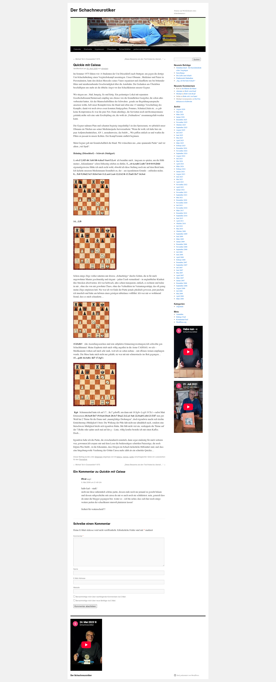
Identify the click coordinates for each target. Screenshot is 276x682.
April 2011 (180, 221)
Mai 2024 (179, 161)
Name (75, 569)
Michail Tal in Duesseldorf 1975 (86, 59)
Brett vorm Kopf (190, 91)
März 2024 (180, 166)
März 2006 (180, 298)
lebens (119, 456)
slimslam (104, 68)
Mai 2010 (179, 228)
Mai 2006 (179, 293)
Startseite (88, 49)
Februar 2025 (180, 145)
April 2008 (180, 257)
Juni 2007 (179, 270)
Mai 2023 (179, 179)
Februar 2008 (180, 260)
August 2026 (180, 109)
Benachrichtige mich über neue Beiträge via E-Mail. (96, 600)
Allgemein (99, 456)
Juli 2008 (179, 252)
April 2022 (180, 187)
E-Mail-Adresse (79, 578)
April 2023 (180, 182)
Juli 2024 (179, 158)
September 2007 (181, 265)
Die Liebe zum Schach (183, 75)
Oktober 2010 (181, 223)
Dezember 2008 (181, 244)
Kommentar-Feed (182, 319)
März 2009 (180, 239)
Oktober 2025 (181, 125)
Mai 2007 (179, 273)
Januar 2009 (180, 241)
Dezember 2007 (181, 262)
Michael (179, 93)
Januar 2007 (180, 280)
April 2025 (180, 140)
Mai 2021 (179, 197)
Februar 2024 (180, 169)
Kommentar (78, 536)
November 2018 (181, 208)
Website (76, 587)
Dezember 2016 (181, 213)
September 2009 (181, 234)
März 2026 (180, 114)
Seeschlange (180, 73)
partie (131, 456)
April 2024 (180, 163)
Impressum (99, 49)
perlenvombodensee (142, 49)
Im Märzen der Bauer (189, 88)
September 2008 (181, 249)
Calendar (77, 49)
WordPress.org (181, 322)
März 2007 (180, 278)
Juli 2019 (179, 205)
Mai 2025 (179, 138)
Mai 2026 (179, 112)
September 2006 (181, 285)
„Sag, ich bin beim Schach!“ (185, 80)
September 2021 (181, 195)
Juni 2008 (179, 254)
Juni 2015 (179, 218)
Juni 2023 (179, 176)
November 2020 (181, 202)
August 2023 (180, 174)
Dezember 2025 (181, 119)
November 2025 (181, 122)
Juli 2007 (179, 267)
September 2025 (181, 127)
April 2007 (180, 275)
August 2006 (180, 288)
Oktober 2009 (181, 231)
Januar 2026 (180, 117)
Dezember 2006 (181, 283)
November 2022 (181, 184)
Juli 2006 (179, 291)
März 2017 (180, 210)
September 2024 (181, 153)
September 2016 (181, 215)
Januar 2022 (180, 189)
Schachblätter (125, 49)
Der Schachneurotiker (92, 10)
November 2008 (181, 247)
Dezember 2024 (181, 148)
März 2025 (180, 143)
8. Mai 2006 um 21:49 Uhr (91, 482)
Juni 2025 (179, 135)
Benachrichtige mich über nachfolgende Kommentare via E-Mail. (101, 596)
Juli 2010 (179, 226)
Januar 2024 (180, 171)
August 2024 (180, 156)
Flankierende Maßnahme (184, 78)
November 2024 (181, 151)
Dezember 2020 (181, 200)
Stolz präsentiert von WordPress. (188, 675)
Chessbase (111, 49)
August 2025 (180, 130)
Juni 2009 (179, 236)
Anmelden (179, 314)
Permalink (83, 459)
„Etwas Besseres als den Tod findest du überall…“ (144, 59)
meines (126, 456)
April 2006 (180, 296)
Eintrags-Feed (181, 317)
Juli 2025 (179, 132)
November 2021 (181, 192)
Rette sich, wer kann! (190, 96)
